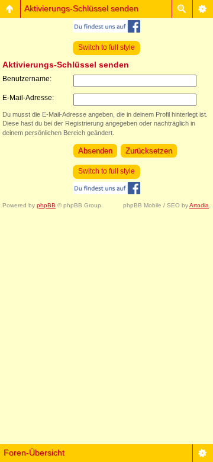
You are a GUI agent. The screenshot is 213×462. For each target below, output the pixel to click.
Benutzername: (26, 79)
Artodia (199, 205)
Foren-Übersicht (34, 452)
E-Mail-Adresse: (28, 98)
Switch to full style (106, 47)
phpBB (46, 205)
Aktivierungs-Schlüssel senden (81, 8)
